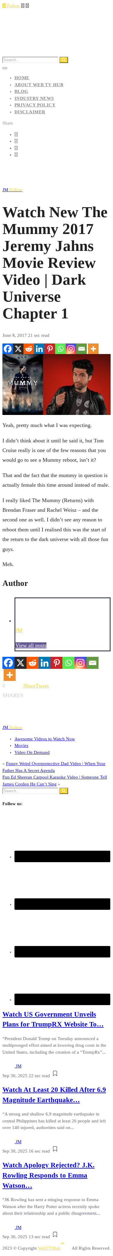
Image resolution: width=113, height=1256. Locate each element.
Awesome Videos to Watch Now (44, 738)
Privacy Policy (34, 105)
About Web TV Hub (38, 84)
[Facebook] (7, 348)
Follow (13, 5)
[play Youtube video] (56, 384)
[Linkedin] (39, 348)
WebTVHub (49, 1248)
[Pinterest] (50, 348)
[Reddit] (29, 348)
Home (22, 77)
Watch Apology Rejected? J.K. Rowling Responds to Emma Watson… (48, 1175)
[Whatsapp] (60, 348)
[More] (93, 348)
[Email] (81, 348)
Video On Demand (32, 752)
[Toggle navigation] (4, 68)
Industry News (34, 98)
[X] (18, 348)
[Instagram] (71, 348)
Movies (21, 745)
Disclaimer (30, 111)
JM (12, 189)
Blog (21, 91)
